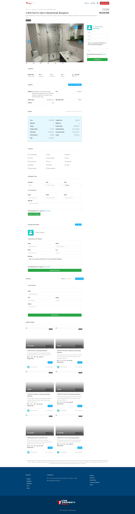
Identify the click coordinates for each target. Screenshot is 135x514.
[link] (40, 337)
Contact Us (92, 477)
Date (47, 182)
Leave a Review (79, 278)
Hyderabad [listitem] (29, 483)
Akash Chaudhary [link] (33, 366)
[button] (103, 9)
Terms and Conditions (94, 482)
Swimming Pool (51, 168)
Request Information (55, 270)
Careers (91, 484)
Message (30, 200)
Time (65, 182)
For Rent (50, 372)
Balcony (68, 154)
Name (29, 194)
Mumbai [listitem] (28, 478)
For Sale (28, 20)
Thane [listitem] (28, 488)
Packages (93, 3)
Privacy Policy (93, 480)
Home (28, 9)
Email (65, 194)
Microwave (68, 161)
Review (29, 304)
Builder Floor (34, 9)
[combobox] (36, 185)
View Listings (78, 224)
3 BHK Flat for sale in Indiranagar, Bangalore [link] (68, 437)
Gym (67, 158)
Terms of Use (47, 211)
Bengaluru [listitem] (29, 481)
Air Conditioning (33, 154)
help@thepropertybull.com (54, 480)
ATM (49, 154)
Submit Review (54, 315)
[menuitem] (97, 3)
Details (50, 362)
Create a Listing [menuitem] (104, 3)
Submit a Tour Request (34, 214)
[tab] (76, 27)
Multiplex (32, 165)
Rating (57, 297)
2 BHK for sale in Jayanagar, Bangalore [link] (37, 350)
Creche (31, 158)
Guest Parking (51, 158)
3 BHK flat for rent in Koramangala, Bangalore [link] (69, 394)
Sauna (67, 165)
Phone (47, 194)
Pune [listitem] (28, 485)
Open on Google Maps (75, 84)
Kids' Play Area (33, 161)
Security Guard (33, 168)
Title (29, 297)
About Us (87, 3)
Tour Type (30, 182)
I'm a (57, 250)
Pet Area (50, 165)
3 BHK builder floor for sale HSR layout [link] (37, 437)
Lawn (49, 161)
